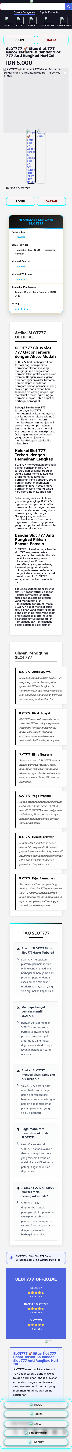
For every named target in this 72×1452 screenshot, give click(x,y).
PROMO (38, 1405)
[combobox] (32, 6)
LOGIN (19, 39)
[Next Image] (66, 101)
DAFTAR (52, 39)
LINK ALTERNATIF (38, 1431)
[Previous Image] (6, 101)
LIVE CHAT (38, 1441)
